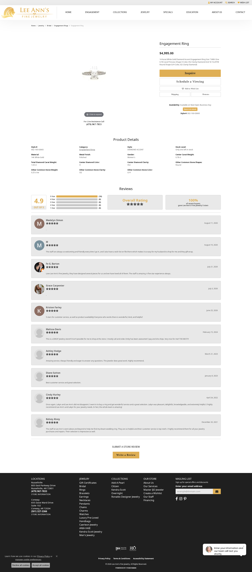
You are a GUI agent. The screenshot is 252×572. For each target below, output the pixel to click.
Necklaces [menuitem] (84, 500)
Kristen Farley (54, 307)
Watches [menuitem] (84, 514)
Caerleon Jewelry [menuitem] (88, 524)
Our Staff (149, 496)
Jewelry (145, 12)
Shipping (174, 94)
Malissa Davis (53, 329)
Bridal (49, 26)
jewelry (41, 26)
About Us (217, 12)
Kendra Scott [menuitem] (118, 489)
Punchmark (131, 568)
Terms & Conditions (121, 558)
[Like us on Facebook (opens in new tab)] (177, 498)
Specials (168, 12)
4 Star (52, 199)
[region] (94, 74)
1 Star (52, 208)
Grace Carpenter (55, 285)
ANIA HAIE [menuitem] (85, 528)
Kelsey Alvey (53, 419)
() (100, 196)
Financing (149, 500)
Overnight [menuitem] (117, 493)
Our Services (151, 486)
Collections (120, 12)
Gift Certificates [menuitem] (88, 482)
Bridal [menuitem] (82, 486)
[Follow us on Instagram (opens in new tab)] (180, 498)
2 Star (52, 205)
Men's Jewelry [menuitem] (86, 535)
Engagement (92, 12)
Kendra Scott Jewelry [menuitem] (90, 531)
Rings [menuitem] (82, 489)
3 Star (52, 202)
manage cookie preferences (28, 559)
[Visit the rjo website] (132, 548)
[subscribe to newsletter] (217, 491)
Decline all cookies (20, 565)
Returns (206, 94)
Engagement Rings (61, 26)
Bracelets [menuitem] (84, 493)
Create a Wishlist (153, 493)
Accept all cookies (41, 565)
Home (68, 12)
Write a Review (125, 454)
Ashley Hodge (53, 350)
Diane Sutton (53, 372)
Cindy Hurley (53, 394)
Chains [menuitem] (83, 507)
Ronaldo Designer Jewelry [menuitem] (125, 496)
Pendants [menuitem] (84, 503)
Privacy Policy (104, 558)
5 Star (52, 196)
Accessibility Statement (143, 558)
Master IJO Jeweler (154, 489)
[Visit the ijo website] (121, 548)
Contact (240, 12)
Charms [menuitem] (83, 510)
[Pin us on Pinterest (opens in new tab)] (185, 498)
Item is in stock (190, 109)
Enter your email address (189, 486)
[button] (215, 2)
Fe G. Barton (52, 263)
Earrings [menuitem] (84, 496)
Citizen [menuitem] (115, 486)
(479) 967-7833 (94, 124)
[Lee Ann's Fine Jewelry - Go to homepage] (28, 13)
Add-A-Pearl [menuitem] (117, 482)
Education (192, 12)
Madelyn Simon (54, 220)
